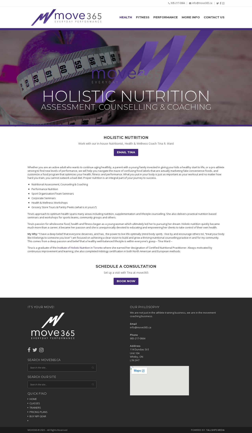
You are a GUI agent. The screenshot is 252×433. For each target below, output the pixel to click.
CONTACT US (214, 17)
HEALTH (126, 17)
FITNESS (142, 17)
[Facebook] (220, 3)
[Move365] (66, 17)
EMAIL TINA (126, 152)
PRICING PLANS (38, 412)
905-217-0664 (178, 3)
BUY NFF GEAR (38, 416)
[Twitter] (217, 3)
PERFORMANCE (165, 17)
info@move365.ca (202, 3)
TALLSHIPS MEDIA (215, 429)
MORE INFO (191, 17)
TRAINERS (35, 407)
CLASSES (35, 403)
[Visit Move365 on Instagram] (41, 351)
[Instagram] (223, 3)
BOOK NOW (126, 281)
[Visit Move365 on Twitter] (34, 351)
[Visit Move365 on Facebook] (29, 351)
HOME (33, 399)
